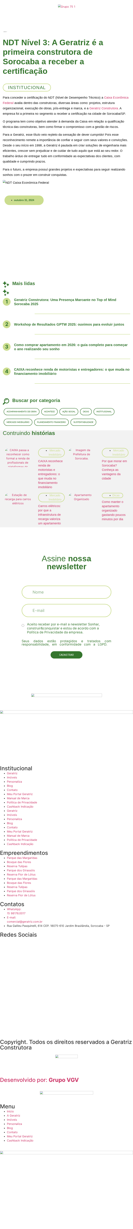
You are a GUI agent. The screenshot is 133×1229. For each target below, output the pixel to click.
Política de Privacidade (22, 802)
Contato (12, 790)
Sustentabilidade (83, 422)
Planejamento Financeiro (51, 422)
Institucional (104, 411)
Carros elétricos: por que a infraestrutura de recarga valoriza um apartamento (49, 514)
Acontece (49, 411)
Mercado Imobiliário (18, 422)
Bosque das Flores (19, 862)
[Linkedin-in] (23, 942)
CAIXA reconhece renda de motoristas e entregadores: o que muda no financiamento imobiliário (50, 474)
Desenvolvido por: (39, 1080)
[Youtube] (14, 942)
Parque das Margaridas (22, 858)
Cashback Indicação (20, 806)
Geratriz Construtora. (104, 108)
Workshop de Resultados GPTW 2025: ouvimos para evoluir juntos (69, 324)
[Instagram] (4, 942)
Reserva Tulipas (17, 866)
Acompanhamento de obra (22, 411)
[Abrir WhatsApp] (124, 1220)
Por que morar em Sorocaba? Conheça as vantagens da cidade (114, 469)
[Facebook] (33, 942)
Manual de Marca (18, 798)
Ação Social (68, 411)
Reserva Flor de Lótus (21, 874)
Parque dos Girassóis (21, 870)
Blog (10, 785)
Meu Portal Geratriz (20, 794)
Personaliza (14, 781)
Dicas (86, 411)
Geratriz (12, 773)
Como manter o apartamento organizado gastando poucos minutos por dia (114, 510)
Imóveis (12, 777)
